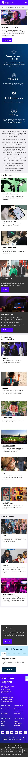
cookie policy (6, 754)
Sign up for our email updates (16, 738)
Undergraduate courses (10, 221)
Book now (7, 641)
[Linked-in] (16, 732)
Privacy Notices (17, 745)
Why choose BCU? (9, 669)
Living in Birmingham (9, 594)
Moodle (3, 721)
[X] (7, 732)
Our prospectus (18, 723)
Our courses (7, 40)
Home (3, 7)
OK (24, 750)
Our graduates (7, 417)
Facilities (5, 358)
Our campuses (17, 713)
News (4, 535)
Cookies (20, 747)
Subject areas (9, 7)
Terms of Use (8, 745)
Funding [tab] (19, 653)
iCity (2, 723)
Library (3, 725)
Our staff (5, 388)
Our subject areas (18, 711)
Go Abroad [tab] (14, 653)
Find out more (7, 330)
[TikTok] (25, 732)
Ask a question (17, 725)
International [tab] (24, 653)
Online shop (4, 711)
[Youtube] (20, 732)
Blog (4, 473)
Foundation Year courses (10, 194)
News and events (5, 708)
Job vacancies (4, 713)
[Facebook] (2, 732)
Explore (5, 289)
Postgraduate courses (9, 247)
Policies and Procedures (9, 747)
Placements (6, 565)
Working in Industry (9, 446)
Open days (16, 721)
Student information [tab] (9, 653)
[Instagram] (11, 732)
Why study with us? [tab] (4, 653)
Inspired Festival (8, 503)
